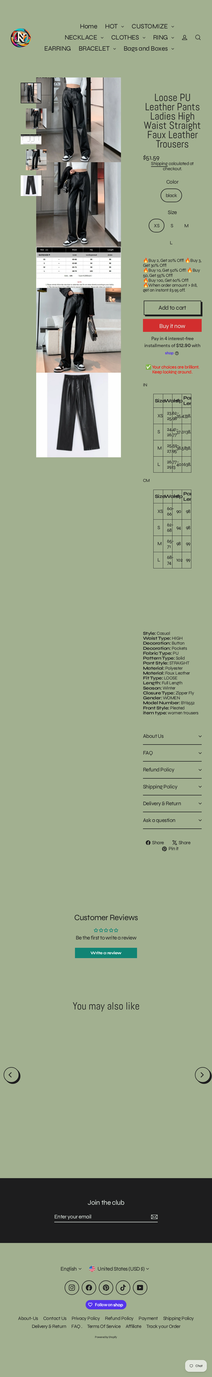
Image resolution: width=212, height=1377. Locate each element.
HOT (112, 26)
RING (161, 37)
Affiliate (133, 1326)
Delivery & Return (162, 803)
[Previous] (11, 1075)
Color (172, 182)
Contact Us (54, 1318)
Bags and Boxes (146, 48)
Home (88, 26)
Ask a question (159, 820)
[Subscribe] (153, 1217)
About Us (153, 736)
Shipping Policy (160, 787)
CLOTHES (125, 37)
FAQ (148, 753)
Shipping (159, 163)
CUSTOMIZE (150, 26)
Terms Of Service (103, 1326)
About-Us (28, 1318)
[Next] (202, 1075)
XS (156, 226)
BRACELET (95, 48)
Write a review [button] (106, 952)
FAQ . (76, 1326)
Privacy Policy (86, 1318)
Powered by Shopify (106, 1337)
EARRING (57, 48)
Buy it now (172, 326)
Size (172, 212)
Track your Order (163, 1326)
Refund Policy (158, 769)
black (171, 195)
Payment (148, 1318)
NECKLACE (81, 37)
